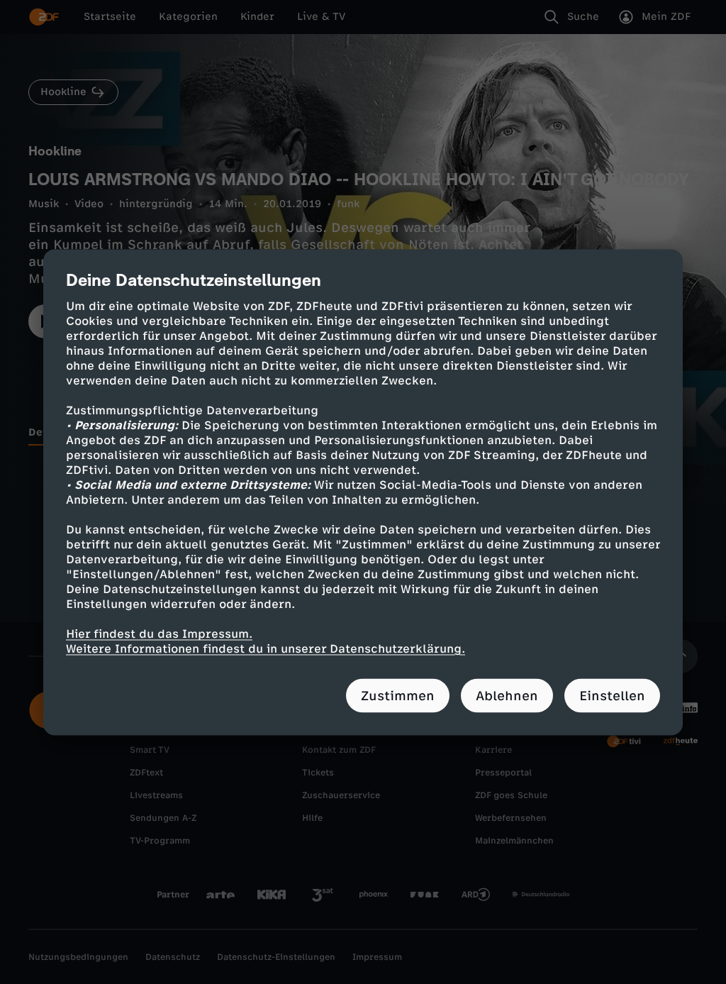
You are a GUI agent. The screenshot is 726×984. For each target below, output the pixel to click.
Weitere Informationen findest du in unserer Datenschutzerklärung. (265, 648)
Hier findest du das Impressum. (159, 633)
